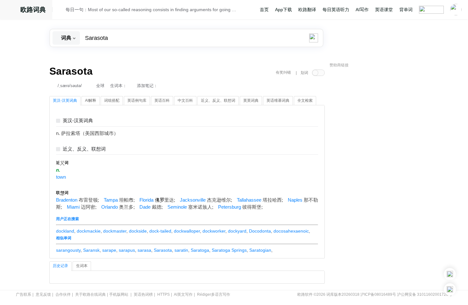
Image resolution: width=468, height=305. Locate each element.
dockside (138, 231)
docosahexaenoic (291, 231)
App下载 (283, 9)
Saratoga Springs (229, 250)
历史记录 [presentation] (60, 266)
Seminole (177, 207)
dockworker (213, 231)
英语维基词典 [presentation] (277, 100)
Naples (295, 200)
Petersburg (229, 207)
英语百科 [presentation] (162, 100)
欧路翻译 (307, 9)
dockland (65, 231)
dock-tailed (160, 231)
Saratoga (200, 250)
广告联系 (23, 294)
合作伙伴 (63, 294)
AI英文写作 (183, 294)
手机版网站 (118, 294)
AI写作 (362, 9)
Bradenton (66, 200)
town (61, 177)
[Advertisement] (377, 167)
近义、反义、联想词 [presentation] (218, 100)
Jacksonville (193, 200)
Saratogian (260, 250)
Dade (145, 207)
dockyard (237, 231)
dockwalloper (187, 231)
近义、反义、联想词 (84, 149)
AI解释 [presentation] (90, 100)
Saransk (91, 250)
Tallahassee (249, 200)
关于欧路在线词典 (90, 294)
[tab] (65, 101)
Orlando (109, 207)
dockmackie (89, 231)
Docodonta (260, 231)
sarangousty (68, 250)
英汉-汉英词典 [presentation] (65, 100)
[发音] (61, 10)
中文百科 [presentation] (185, 100)
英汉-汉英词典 (78, 120)
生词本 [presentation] (82, 266)
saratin (181, 250)
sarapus (127, 250)
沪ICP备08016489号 (378, 294)
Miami (73, 207)
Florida (146, 200)
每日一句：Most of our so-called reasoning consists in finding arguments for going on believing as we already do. (152, 9)
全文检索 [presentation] (305, 100)
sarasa (144, 250)
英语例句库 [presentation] (136, 100)
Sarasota (163, 250)
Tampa (111, 200)
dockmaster (114, 231)
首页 (264, 9)
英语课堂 (384, 9)
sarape (109, 250)
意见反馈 (43, 294)
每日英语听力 (336, 9)
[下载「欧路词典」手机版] (450, 274)
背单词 (406, 9)
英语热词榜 (143, 294)
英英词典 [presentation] (251, 100)
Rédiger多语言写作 (213, 294)
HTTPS (163, 294)
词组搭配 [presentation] (111, 100)
